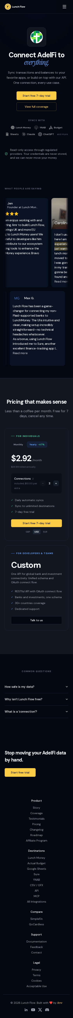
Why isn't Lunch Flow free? (23, 699)
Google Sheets (36, 868)
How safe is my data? (19, 687)
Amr (59, 1002)
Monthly (18, 444)
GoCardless (36, 924)
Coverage (36, 813)
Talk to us (36, 620)
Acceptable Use (36, 986)
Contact (36, 952)
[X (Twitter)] (40, 1010)
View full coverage (36, 106)
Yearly (37, 444)
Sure (37, 874)
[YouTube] (33, 1010)
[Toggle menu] (64, 7)
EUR (45, 531)
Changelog (36, 829)
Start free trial (20, 772)
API (37, 890)
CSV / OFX (36, 885)
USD (36, 531)
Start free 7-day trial (36, 95)
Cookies (36, 980)
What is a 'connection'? (21, 712)
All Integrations (36, 901)
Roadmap (36, 835)
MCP (37, 896)
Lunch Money (36, 858)
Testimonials (37, 818)
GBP (28, 531)
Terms (36, 975)
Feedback (36, 947)
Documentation (36, 941)
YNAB (36, 879)
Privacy (36, 969)
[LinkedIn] (26, 1010)
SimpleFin (36, 919)
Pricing (36, 824)
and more (62, 134)
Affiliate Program (36, 840)
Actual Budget (36, 863)
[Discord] (47, 1010)
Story (36, 807)
